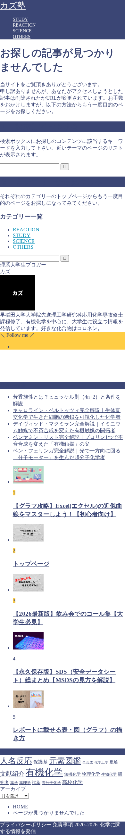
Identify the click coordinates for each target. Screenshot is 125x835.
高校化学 (72, 782)
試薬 (36, 782)
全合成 (87, 762)
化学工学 (101, 762)
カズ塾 (13, 5)
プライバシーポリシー (25, 824)
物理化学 (91, 774)
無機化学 (72, 774)
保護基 (40, 762)
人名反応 (16, 760)
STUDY (20, 19)
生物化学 (109, 774)
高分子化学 (51, 783)
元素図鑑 (65, 760)
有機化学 (44, 772)
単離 (114, 762)
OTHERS (21, 36)
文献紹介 (12, 773)
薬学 (14, 783)
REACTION (24, 25)
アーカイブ (13, 789)
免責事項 (63, 824)
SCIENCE (22, 31)
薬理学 (25, 783)
